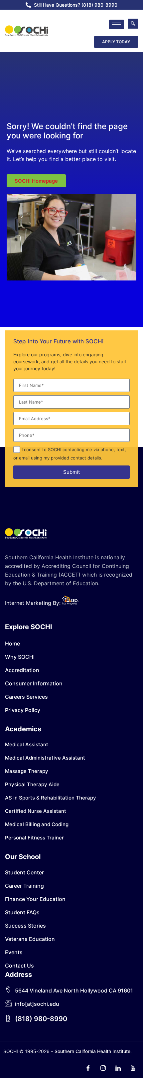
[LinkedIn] (118, 1068)
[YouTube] (133, 1068)
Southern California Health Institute (92, 1051)
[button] (133, 24)
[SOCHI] (26, 31)
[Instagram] (103, 1068)
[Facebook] (88, 1068)
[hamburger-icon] (116, 24)
